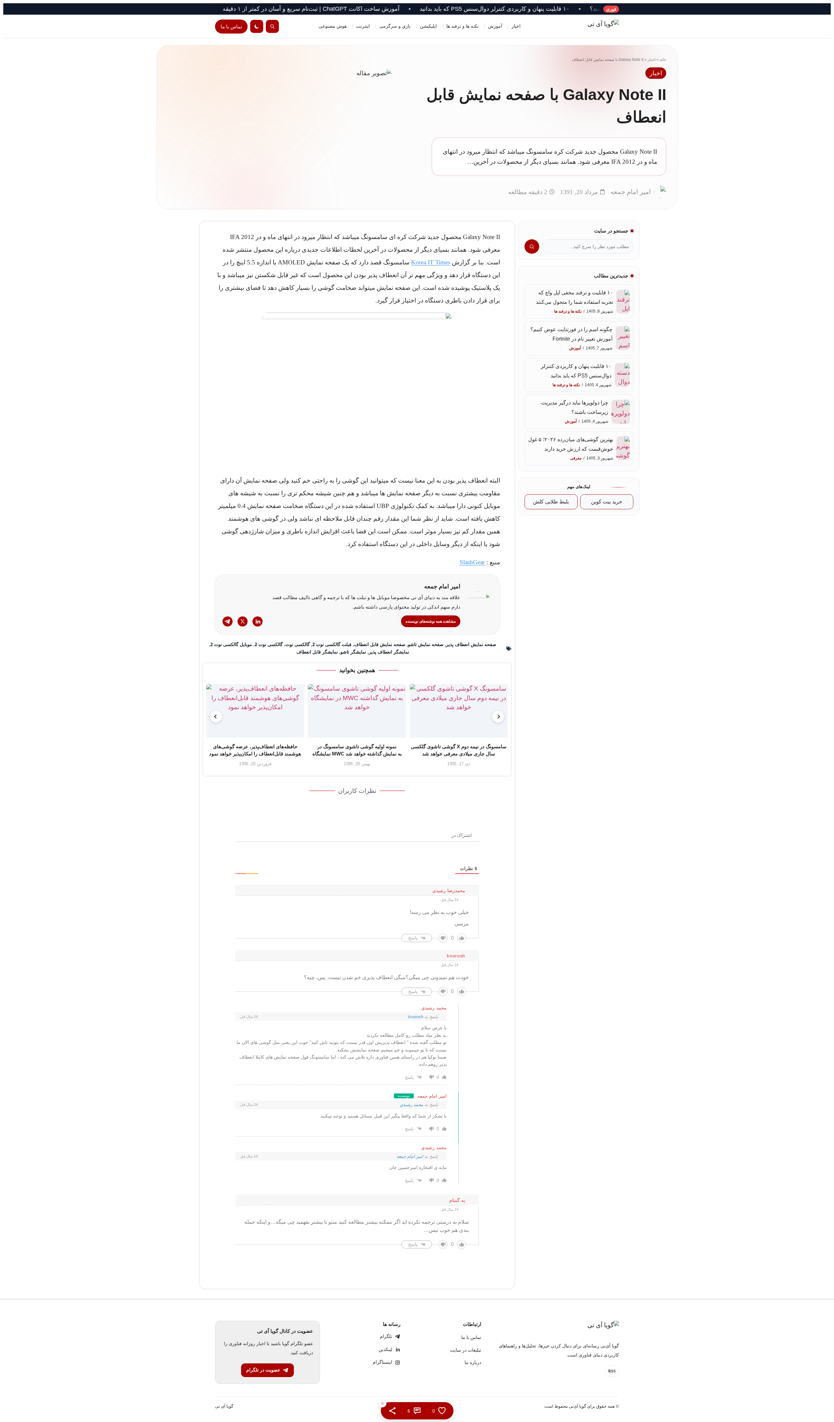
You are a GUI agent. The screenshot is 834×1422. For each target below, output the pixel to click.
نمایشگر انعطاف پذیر (389, 652)
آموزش (495, 26)
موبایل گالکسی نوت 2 (231, 644)
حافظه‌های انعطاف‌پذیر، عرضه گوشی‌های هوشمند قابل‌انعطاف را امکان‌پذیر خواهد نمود (255, 750)
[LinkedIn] (257, 621)
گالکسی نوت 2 (269, 644)
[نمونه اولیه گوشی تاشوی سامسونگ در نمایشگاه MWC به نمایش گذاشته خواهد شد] (357, 711)
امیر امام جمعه (409, 1156)
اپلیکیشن (428, 26)
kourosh (415, 1016)
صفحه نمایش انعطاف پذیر (471, 644)
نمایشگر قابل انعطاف (317, 652)
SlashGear (473, 562)
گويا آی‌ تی (224, 1406)
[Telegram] (228, 621)
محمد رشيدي (411, 1104)
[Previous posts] (216, 717)
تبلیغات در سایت (465, 1350)
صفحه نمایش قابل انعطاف (379, 644)
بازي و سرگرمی (394, 26)
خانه (663, 59)
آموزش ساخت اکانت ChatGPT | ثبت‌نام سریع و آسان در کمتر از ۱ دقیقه (360, 9)
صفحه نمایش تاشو (425, 644)
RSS (612, 1371)
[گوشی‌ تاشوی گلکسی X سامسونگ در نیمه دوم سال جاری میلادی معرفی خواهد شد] (459, 711)
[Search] (272, 26)
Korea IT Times (430, 262)
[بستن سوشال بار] (382, 1403)
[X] (242, 621)
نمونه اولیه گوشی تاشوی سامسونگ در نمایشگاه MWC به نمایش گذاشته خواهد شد (357, 750)
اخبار (516, 26)
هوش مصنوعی (333, 26)
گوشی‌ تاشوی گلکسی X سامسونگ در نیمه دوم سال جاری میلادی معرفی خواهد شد (459, 750)
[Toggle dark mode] (256, 26)
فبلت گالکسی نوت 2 (332, 644)
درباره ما (473, 1362)
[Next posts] (498, 717)
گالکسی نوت (297, 644)
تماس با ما (231, 26)
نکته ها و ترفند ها (462, 26)
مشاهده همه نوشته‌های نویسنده (431, 621)
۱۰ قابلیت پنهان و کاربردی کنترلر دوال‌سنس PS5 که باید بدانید (544, 9)
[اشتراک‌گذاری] (392, 1410)
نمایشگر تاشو (353, 652)
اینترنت (363, 26)
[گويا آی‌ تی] (589, 26)
